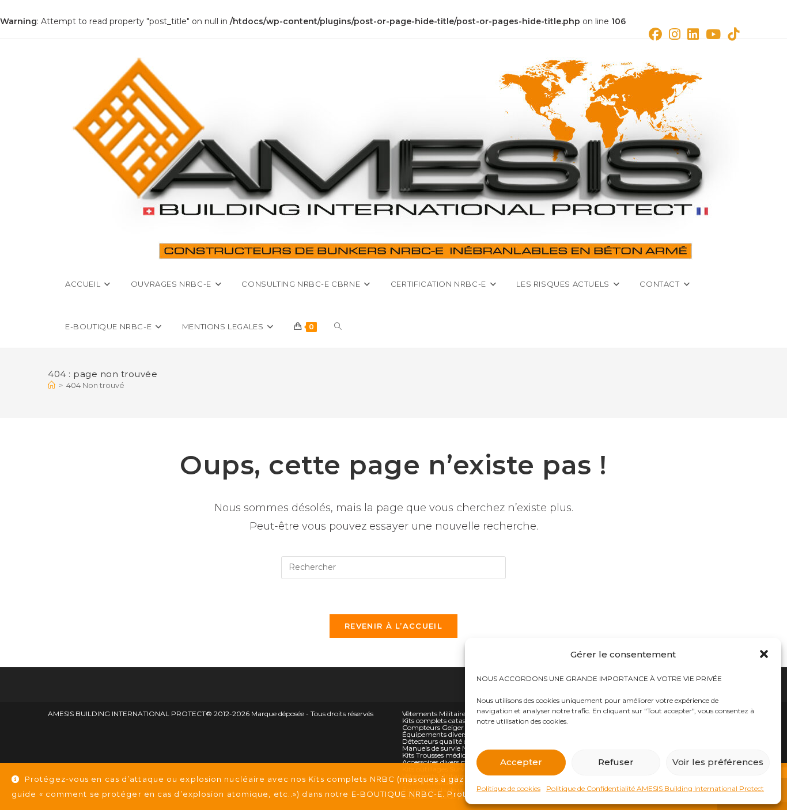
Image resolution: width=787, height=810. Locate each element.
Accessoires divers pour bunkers (454, 762)
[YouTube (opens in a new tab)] (713, 34)
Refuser (616, 761)
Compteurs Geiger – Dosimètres (455, 727)
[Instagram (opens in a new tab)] (674, 34)
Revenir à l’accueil (393, 625)
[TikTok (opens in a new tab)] (731, 34)
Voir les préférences (717, 761)
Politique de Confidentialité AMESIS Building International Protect (655, 788)
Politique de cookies (508, 788)
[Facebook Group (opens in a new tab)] (655, 34)
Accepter (521, 761)
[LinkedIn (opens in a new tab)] (693, 34)
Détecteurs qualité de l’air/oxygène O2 (464, 741)
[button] (764, 654)
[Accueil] (51, 385)
